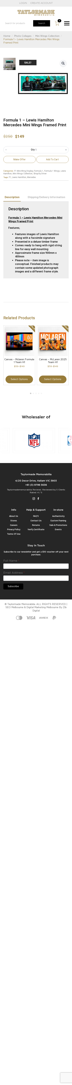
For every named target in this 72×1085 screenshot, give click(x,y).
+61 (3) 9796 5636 (36, 485)
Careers (13, 525)
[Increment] (66, 149)
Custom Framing (58, 521)
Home (6, 36)
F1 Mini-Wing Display (23, 171)
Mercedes (31, 177)
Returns (36, 525)
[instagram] (33, 498)
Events (58, 529)
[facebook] (38, 498)
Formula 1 (38, 171)
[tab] (12, 197)
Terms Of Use (13, 534)
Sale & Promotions (58, 525)
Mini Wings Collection (47, 36)
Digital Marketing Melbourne (42, 607)
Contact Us (36, 521)
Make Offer (19, 159)
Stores (13, 521)
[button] (63, 63)
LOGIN (23, 3)
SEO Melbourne (14, 607)
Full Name (11, 560)
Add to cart (52, 159)
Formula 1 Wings (52, 171)
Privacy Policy (13, 529)
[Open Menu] (66, 23)
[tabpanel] (36, 240)
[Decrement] (6, 149)
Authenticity (58, 516)
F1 (10, 177)
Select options (19, 379)
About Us (13, 516)
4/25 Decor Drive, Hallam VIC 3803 (36, 481)
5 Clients (60, 490)
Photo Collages (22, 36)
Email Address (14, 572)
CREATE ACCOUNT (41, 3)
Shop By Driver (40, 173)
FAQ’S (36, 516)
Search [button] (41, 23)
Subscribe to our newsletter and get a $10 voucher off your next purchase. (36, 553)
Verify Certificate (36, 529)
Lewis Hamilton (19, 177)
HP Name (7, 546)
